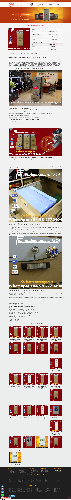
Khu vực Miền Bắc (44, 469)
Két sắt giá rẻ (56, 478)
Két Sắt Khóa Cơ (38, 480)
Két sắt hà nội (20, 478)
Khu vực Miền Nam (45, 471)
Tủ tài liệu (37, 488)
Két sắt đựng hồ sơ (21, 481)
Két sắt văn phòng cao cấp (13, 481)
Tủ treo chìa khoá (57, 488)
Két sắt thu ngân (11, 480)
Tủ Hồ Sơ (10, 469)
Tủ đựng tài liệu (11, 490)
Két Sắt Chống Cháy (11, 471)
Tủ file (46, 489)
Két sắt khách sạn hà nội (40, 477)
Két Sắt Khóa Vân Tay (48, 480)
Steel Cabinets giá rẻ (55, 417)
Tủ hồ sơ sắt (47, 488)
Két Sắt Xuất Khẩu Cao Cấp (34, 471)
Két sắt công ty (20, 479)
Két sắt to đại (11, 479)
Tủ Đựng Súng (20, 469)
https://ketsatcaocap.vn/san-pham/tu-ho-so (21, 320)
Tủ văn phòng (56, 490)
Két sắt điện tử (11, 478)
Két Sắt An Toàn (11, 470)
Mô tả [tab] (21, 53)
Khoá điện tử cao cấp (57, 481)
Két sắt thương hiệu (48, 479)
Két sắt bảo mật (29, 479)
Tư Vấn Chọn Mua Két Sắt (31, 480)
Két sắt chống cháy (57, 479)
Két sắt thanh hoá (57, 477)
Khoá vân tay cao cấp (48, 481)
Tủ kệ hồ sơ (56, 491)
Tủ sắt (55, 489)
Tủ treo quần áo (20, 489)
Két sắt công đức (20, 480)
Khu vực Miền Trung (45, 470)
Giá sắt (10, 489)
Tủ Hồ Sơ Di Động (30, 491)
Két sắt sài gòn (11, 477)
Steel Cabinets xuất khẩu (29, 448)
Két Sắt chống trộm (39, 481)
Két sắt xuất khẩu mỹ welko (34, 469)
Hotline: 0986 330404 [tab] (34, 53)
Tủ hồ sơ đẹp (11, 488)
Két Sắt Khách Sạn (21, 470)
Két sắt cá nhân (38, 479)
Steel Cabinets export (55, 354)
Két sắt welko (38, 478)
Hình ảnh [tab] (17, 53)
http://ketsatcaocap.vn (17, 319)
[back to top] (69, 498)
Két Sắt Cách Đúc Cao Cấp (12, 472)
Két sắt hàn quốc (47, 478)
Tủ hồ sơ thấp (20, 488)
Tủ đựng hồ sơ (20, 490)
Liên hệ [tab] (28, 53)
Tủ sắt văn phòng (29, 488)
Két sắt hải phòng (20, 477)
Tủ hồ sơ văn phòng (39, 490)
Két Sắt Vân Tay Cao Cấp (21, 471)
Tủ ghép (28, 489)
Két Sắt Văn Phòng (33, 470)
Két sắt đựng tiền (29, 478)
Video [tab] (24, 53)
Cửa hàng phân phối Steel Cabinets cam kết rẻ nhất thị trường (42, 387)
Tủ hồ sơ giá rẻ (29, 490)
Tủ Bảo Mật (31, 472)
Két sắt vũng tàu (47, 477)
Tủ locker (37, 489)
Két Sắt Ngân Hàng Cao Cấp (22, 472)
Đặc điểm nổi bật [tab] (11, 53)
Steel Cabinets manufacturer (15, 386)
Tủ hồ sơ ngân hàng (48, 490)
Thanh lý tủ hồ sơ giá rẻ (12, 491)
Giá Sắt (46, 491)
